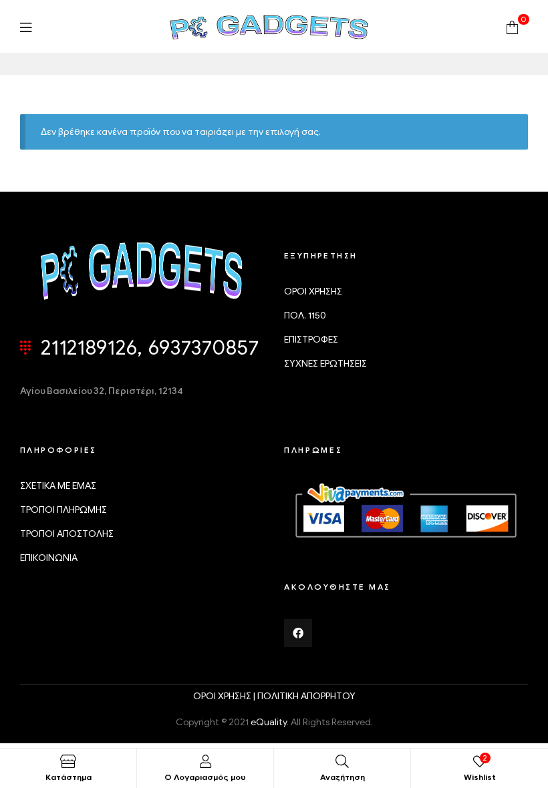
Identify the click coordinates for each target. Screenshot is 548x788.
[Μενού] (25, 27)
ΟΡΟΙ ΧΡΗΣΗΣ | (225, 696)
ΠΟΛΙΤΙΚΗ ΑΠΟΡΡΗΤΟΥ (306, 696)
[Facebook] (298, 633)
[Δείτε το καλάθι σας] (512, 26)
